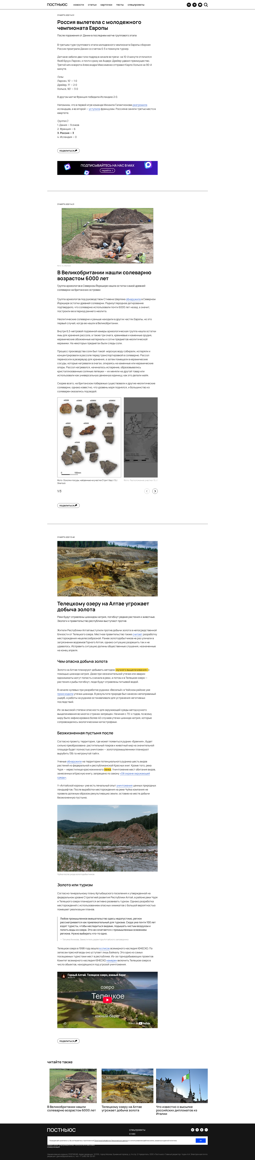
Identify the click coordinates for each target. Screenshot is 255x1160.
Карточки (106, 4)
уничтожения (124, 785)
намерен (111, 960)
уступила (94, 109)
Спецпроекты (136, 4)
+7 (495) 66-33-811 (87, 1156)
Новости (78, 4)
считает (137, 634)
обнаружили (74, 761)
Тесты (120, 4)
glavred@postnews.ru (65, 1156)
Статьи (92, 4)
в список (104, 948)
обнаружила (133, 299)
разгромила (140, 105)
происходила (65, 694)
